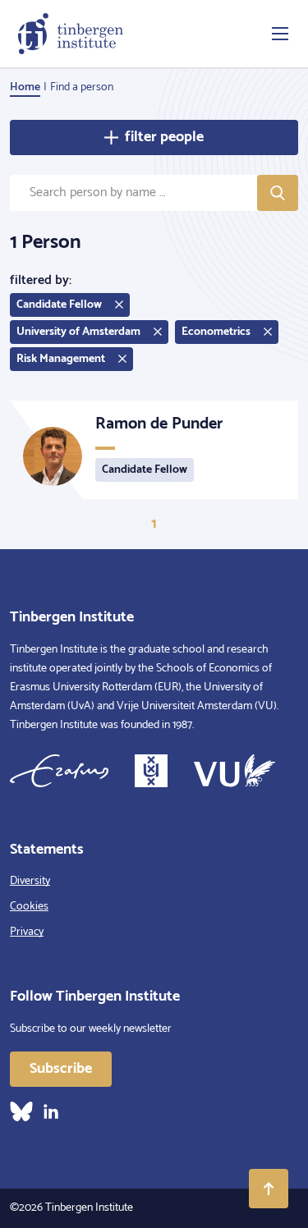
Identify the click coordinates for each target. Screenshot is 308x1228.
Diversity (30, 881)
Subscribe (61, 1068)
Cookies (29, 906)
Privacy (27, 932)
